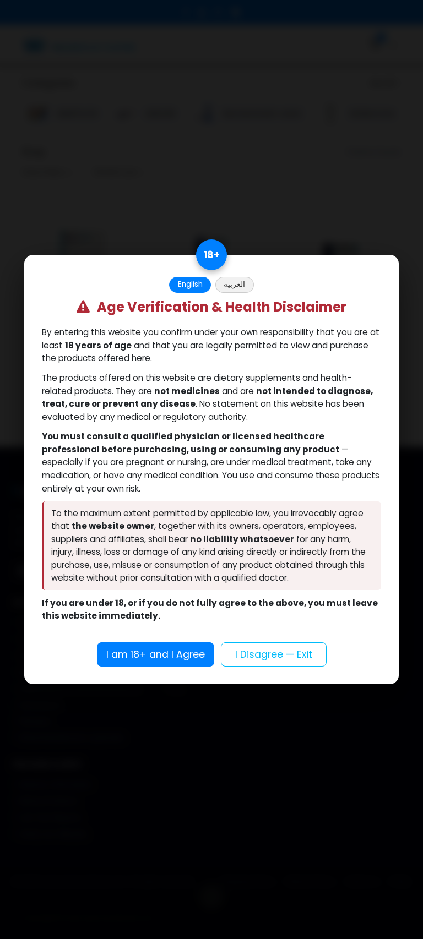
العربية (234, 284)
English (190, 284)
